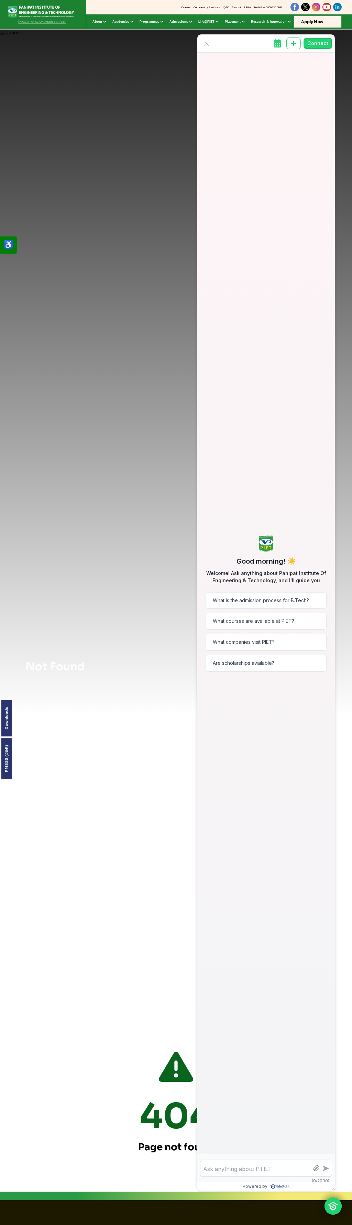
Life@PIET (206, 21)
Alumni (236, 7)
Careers (186, 7)
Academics (120, 21)
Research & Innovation (269, 21)
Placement (233, 21)
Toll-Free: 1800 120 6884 (268, 7)
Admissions (178, 21)
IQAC (226, 7)
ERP (246, 7)
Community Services (207, 7)
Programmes (149, 21)
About (97, 21)
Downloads (6, 718)
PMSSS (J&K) (6, 758)
